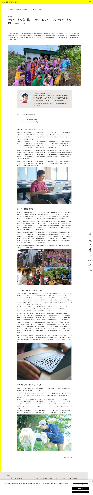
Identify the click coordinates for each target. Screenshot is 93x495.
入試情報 (75, 478)
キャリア (51, 478)
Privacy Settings (80, 484)
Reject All (80, 488)
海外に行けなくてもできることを (29, 122)
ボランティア (58, 478)
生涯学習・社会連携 (67, 478)
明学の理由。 (26, 9)
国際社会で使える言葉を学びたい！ (29, 114)
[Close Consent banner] (91, 481)
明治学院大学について (15, 9)
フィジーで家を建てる (26, 117)
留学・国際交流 (43, 478)
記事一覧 (34, 9)
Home (7, 9)
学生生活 (36, 478)
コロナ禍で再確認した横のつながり (29, 119)
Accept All (80, 492)
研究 (31, 478)
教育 (28, 478)
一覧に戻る (66, 457)
